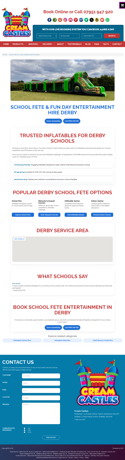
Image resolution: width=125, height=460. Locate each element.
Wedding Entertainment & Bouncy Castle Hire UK (51, 457)
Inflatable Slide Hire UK (60, 453)
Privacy (81, 457)
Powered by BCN (118, 448)
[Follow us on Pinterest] (76, 19)
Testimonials (74, 44)
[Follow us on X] (92, 19)
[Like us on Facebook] (49, 19)
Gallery (76, 457)
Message (5, 404)
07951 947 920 (98, 11)
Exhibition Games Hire (108, 451)
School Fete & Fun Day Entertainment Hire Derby (24, 54)
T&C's (106, 44)
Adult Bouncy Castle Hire (103, 340)
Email (4, 390)
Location (6, 397)
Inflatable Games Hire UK (44, 453)
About (60, 44)
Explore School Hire (22, 215)
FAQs (96, 44)
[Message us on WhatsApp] (107, 19)
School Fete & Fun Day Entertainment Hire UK (69, 455)
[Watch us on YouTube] (102, 19)
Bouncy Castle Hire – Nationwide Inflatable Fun (43, 451)
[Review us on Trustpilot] (86, 19)
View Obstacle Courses (49, 215)
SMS (29, 430)
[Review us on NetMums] (70, 19)
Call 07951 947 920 (72, 121)
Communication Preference (8, 429)
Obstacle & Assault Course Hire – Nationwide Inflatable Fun (86, 453)
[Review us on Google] (60, 19)
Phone (4, 382)
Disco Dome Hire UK (93, 451)
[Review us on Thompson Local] (81, 19)
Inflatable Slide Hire (62, 340)
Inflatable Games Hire (22, 340)
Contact (117, 44)
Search (111, 36)
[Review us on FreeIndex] (55, 19)
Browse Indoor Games (102, 215)
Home (6, 44)
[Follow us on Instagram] (65, 19)
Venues (70, 457)
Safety (87, 457)
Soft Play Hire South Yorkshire (100, 455)
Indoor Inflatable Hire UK (27, 453)
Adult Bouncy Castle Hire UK (19, 451)
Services (33, 44)
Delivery (47, 44)
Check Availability (53, 121)
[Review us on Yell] (97, 19)
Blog (88, 44)
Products (18, 44)
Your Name (6, 375)
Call (29, 428)
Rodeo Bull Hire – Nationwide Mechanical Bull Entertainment (35, 455)
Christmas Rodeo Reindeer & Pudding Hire (72, 451)
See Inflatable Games (75, 215)
